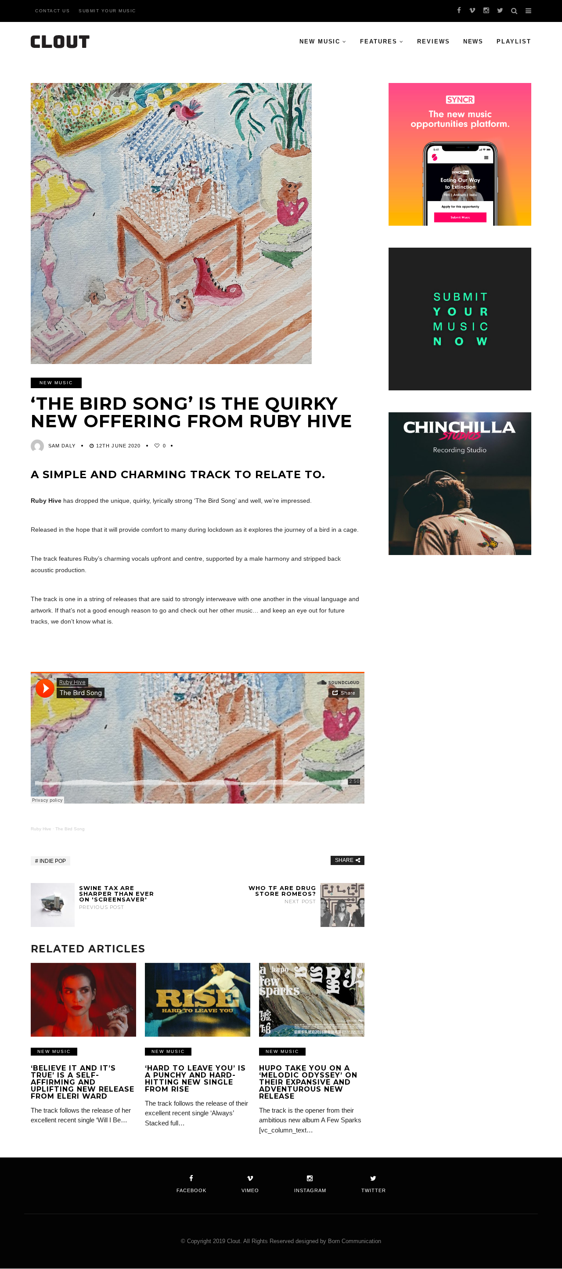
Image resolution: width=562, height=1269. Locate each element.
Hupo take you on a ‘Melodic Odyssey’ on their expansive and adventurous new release (308, 1082)
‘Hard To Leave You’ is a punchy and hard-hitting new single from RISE (195, 1078)
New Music (320, 41)
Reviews (433, 41)
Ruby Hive (41, 828)
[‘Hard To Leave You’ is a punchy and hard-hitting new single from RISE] (197, 1000)
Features (378, 41)
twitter (373, 1190)
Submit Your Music (107, 10)
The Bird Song (70, 828)
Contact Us (52, 10)
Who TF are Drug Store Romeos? (282, 894)
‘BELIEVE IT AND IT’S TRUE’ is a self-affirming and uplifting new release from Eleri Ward (82, 1082)
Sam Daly (62, 445)
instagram (310, 1190)
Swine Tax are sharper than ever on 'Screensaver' (116, 897)
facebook (191, 1190)
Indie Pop (53, 861)
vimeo (250, 1190)
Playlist (514, 41)
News (473, 41)
